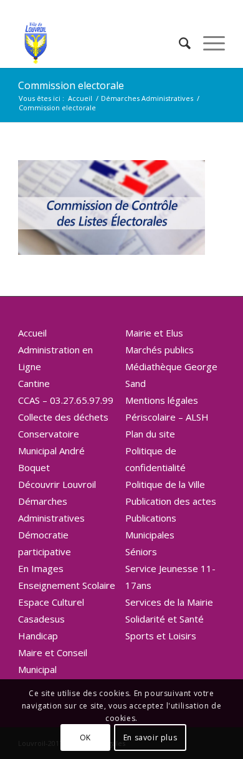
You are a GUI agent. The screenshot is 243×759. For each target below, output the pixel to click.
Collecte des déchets (63, 417)
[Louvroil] (100, 43)
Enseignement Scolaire (66, 585)
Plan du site (150, 433)
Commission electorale (71, 85)
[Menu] (208, 43)
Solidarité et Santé (164, 619)
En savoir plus (150, 737)
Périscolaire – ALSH (167, 417)
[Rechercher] (178, 43)
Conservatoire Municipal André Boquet (51, 450)
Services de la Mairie (169, 602)
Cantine (34, 383)
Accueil (32, 333)
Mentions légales (161, 400)
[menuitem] (178, 43)
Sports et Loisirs (160, 635)
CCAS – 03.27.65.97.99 (65, 400)
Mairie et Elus (154, 333)
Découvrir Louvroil (57, 484)
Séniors (141, 551)
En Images (41, 568)
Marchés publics (159, 349)
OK (85, 737)
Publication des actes (170, 501)
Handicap (38, 635)
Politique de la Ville (165, 484)
